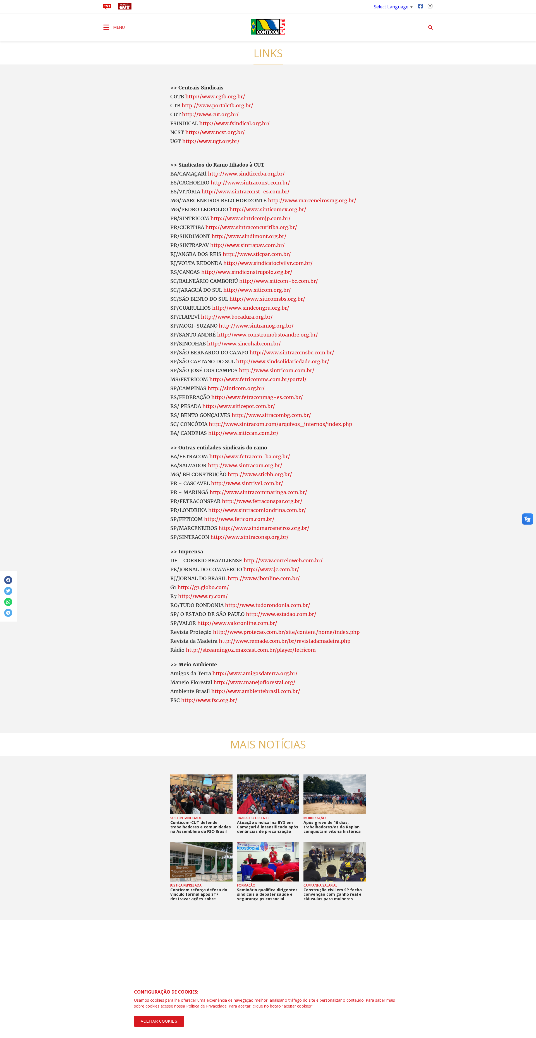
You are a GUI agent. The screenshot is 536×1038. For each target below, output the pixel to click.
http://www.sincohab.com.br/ (244, 343)
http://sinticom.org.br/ (236, 388)
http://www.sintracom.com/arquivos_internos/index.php (280, 424)
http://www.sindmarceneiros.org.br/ (264, 528)
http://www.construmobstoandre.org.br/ (267, 334)
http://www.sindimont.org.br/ (249, 236)
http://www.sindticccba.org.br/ (246, 173)
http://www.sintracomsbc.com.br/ (292, 352)
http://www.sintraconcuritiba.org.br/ (251, 227)
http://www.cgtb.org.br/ (215, 96)
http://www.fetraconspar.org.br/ (262, 501)
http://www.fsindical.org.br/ (234, 123)
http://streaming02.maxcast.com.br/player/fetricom (251, 650)
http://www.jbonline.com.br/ (264, 578)
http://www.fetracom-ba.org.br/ (249, 456)
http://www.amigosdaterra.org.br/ (255, 673)
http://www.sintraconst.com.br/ (250, 182)
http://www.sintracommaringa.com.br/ (258, 492)
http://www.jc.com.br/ (271, 569)
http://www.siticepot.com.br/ (238, 406)
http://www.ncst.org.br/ (215, 132)
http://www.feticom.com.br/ (239, 519)
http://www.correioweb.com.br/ (283, 560)
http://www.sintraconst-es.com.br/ (245, 191)
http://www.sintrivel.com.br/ (247, 483)
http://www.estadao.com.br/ (281, 614)
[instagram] (430, 6)
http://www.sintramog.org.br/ (256, 326)
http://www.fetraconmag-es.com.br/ (257, 397)
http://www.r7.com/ (203, 596)
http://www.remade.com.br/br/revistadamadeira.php (284, 641)
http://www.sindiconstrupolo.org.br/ (246, 272)
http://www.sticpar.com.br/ (257, 254)
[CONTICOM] (268, 26)
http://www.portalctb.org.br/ (217, 105)
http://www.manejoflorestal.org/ (254, 682)
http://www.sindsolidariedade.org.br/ (282, 361)
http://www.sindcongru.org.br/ (250, 308)
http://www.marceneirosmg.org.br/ (312, 200)
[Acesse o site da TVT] (107, 8)
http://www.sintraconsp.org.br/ (249, 537)
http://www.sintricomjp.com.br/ (250, 218)
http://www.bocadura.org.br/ (237, 317)
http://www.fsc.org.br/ (209, 700)
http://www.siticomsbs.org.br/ (267, 299)
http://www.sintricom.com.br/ (276, 370)
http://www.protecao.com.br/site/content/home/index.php (286, 632)
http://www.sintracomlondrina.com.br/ (257, 510)
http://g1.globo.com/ (203, 587)
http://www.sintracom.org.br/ (245, 465)
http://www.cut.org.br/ (210, 114)
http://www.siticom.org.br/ (257, 290)
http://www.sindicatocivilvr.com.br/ (268, 263)
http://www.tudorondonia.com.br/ (267, 605)
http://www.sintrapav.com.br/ (247, 245)
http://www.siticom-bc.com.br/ (278, 281)
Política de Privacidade (206, 1006)
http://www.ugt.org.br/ (211, 141)
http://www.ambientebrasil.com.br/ (255, 691)
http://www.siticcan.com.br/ (243, 433)
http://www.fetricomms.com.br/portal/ (258, 379)
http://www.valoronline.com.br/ (237, 623)
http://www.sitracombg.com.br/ (271, 415)
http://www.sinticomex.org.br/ (267, 209)
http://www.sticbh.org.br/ (260, 474)
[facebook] (420, 6)
